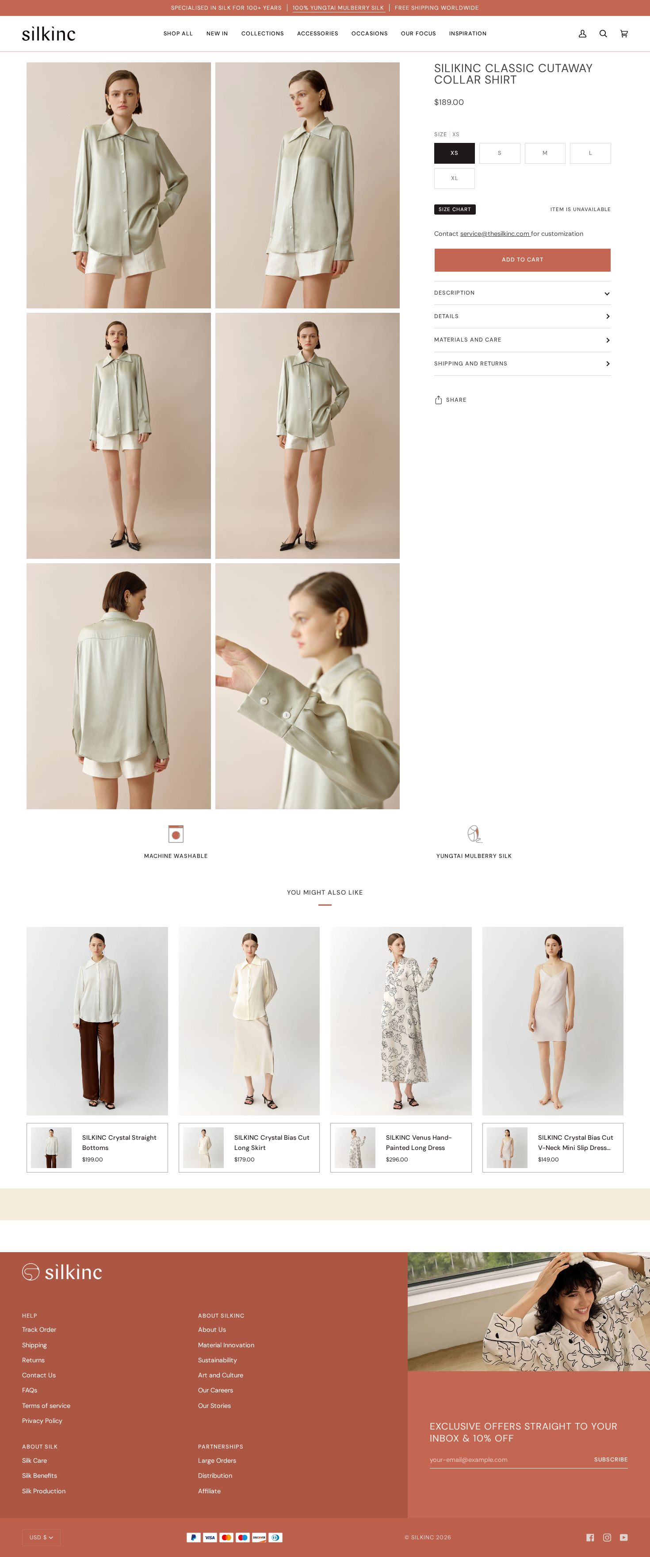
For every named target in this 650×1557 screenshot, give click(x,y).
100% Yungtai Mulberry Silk (339, 8)
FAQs (29, 1390)
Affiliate (209, 1491)
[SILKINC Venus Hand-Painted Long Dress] (355, 1153)
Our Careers (215, 1390)
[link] (62, 1271)
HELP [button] (30, 1315)
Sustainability (217, 1360)
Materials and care (467, 339)
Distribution (215, 1476)
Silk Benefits (39, 1476)
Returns (33, 1360)
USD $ (38, 1537)
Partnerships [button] (221, 1446)
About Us (212, 1330)
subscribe (611, 1459)
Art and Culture (220, 1375)
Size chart (455, 209)
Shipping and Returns (471, 363)
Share (456, 400)
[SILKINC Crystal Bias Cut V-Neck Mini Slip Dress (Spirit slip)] (507, 1153)
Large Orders (217, 1461)
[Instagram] (607, 1538)
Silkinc (422, 1537)
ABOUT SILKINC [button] (221, 1315)
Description (454, 292)
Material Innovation (226, 1345)
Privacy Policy (42, 1421)
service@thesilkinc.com (495, 234)
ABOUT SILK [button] (40, 1446)
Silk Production (43, 1491)
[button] (178, 33)
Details (446, 316)
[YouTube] (624, 1538)
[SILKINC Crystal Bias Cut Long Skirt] (203, 1153)
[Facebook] (590, 1538)
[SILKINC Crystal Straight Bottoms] (51, 1153)
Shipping (34, 1345)
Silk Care (34, 1461)
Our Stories (214, 1406)
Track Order (39, 1330)
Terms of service (46, 1406)
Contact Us (39, 1375)
